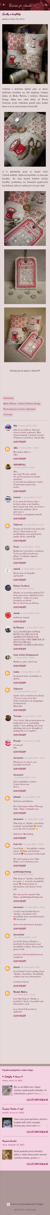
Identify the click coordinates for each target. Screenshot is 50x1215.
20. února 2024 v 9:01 (23, 874)
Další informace (37, 1100)
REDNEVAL (19, 465)
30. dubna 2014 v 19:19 (34, 758)
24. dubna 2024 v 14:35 (34, 907)
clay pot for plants (26, 895)
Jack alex (17, 844)
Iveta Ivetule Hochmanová (25, 655)
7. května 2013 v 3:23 (34, 628)
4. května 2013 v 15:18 (30, 547)
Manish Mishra (20, 992)
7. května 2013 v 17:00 (30, 672)
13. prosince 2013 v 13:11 (25, 691)
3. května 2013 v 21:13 (31, 497)
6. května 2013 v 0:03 (30, 613)
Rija (15, 426)
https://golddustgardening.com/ (28, 897)
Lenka (16, 672)
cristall (17, 569)
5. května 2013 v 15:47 (31, 569)
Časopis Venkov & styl (12, 1108)
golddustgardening (22, 872)
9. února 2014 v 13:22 (31, 741)
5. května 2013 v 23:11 (24, 589)
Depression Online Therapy (30, 807)
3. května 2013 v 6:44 (27, 426)
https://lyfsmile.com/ (29, 809)
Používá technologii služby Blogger (26, 1204)
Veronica (17, 716)
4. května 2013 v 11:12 (33, 525)
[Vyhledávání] (46, 5)
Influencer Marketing (23, 834)
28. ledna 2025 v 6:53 (30, 967)
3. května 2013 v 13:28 (24, 467)
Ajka (15, 448)
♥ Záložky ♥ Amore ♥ (12, 1076)
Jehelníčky (8, 398)
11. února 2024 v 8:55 (31, 797)
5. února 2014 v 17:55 (32, 716)
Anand (16, 967)
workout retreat (21, 982)
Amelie (16, 613)
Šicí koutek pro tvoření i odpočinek (19, 409)
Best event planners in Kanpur (27, 925)
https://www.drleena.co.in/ (26, 862)
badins (34, 1209)
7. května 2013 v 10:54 (24, 658)
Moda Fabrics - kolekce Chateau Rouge (21, 404)
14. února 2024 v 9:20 (33, 819)
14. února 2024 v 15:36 (33, 844)
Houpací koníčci (9, 1140)
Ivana (16, 547)
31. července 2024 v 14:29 (25, 937)
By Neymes (18, 628)
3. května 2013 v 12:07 (28, 448)
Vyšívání (7, 415)
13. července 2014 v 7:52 (24, 777)
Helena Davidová (21, 586)
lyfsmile (17, 797)
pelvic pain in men (25, 859)
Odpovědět (19, 442)
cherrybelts (18, 935)
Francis (17, 741)
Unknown (18, 525)
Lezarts (17, 497)
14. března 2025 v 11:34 (24, 995)
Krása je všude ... (23, 5)
